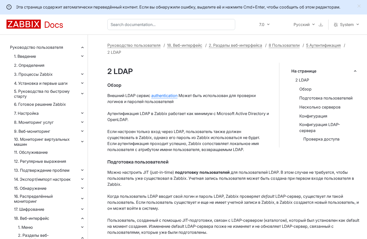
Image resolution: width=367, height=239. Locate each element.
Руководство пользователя (36, 47)
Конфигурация (313, 116)
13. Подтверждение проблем (41, 170)
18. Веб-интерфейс (31, 218)
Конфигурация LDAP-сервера (319, 127)
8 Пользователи (284, 45)
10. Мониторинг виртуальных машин (42, 142)
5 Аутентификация (323, 45)
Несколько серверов (320, 107)
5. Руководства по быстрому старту (42, 94)
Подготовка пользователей (326, 98)
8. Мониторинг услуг (34, 122)
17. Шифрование (29, 209)
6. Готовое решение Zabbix (40, 104)
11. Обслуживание (31, 152)
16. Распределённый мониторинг (33, 199)
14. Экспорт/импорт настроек (42, 179)
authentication (164, 95)
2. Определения (29, 65)
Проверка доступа (321, 139)
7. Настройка (26, 113)
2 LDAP (302, 80)
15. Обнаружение (30, 188)
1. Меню (25, 227)
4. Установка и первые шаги (40, 83)
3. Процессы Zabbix (33, 74)
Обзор (305, 89)
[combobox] (172, 24)
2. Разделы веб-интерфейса (235, 45)
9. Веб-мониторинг (32, 131)
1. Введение (25, 56)
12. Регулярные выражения (40, 161)
